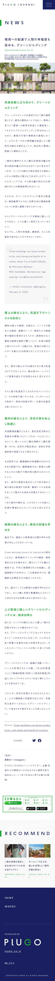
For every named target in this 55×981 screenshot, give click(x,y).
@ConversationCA (33, 277)
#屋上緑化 (23, 55)
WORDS (10, 906)
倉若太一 (9, 760)
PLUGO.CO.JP (13, 951)
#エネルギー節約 (20, 57)
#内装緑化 (39, 55)
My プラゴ (9, 963)
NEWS (9, 898)
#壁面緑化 (31, 55)
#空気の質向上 (32, 57)
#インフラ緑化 (9, 57)
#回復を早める (42, 57)
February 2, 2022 (18, 292)
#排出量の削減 (10, 58)
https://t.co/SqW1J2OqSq (31, 262)
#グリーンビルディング (12, 55)
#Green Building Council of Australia (26, 58)
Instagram (19, 760)
